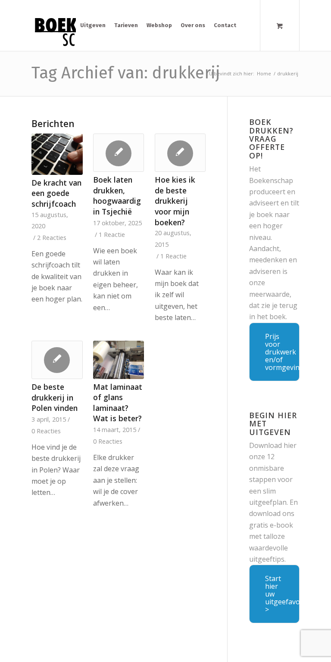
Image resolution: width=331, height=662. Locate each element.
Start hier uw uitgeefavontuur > (282, 594)
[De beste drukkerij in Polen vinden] (57, 360)
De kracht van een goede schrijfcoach (56, 193)
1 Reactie (112, 234)
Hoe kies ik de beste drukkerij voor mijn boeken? (175, 200)
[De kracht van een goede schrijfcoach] (57, 154)
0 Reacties (46, 431)
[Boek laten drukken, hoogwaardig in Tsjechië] (118, 153)
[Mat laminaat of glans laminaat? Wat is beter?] (118, 360)
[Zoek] (246, 25)
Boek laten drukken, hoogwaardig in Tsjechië (117, 195)
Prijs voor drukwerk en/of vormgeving (282, 352)
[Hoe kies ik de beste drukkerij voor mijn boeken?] (180, 153)
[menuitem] (93, 25)
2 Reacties (51, 237)
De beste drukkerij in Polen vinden (54, 397)
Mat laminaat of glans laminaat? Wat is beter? (117, 403)
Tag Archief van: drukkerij (125, 73)
